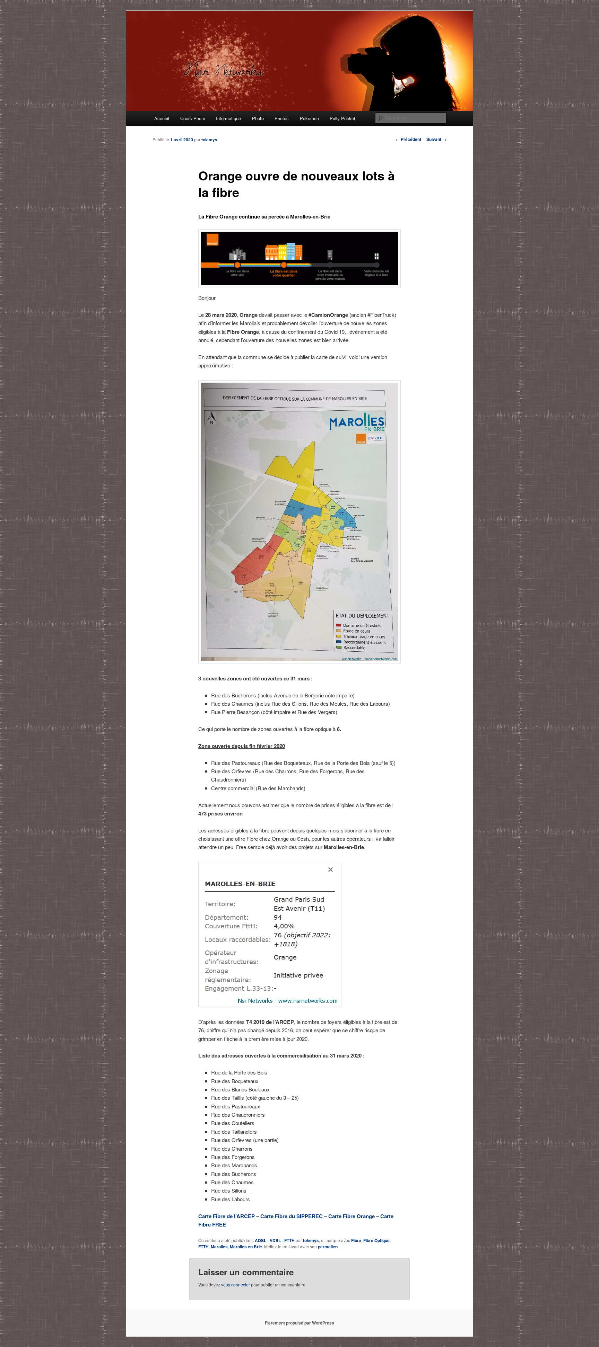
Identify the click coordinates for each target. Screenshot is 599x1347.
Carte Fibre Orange (351, 1216)
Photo (258, 118)
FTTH (203, 1246)
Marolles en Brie (246, 1246)
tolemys (209, 139)
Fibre (356, 1240)
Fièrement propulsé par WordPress (299, 1323)
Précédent (408, 139)
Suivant (436, 139)
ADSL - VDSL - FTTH (275, 1240)
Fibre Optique (376, 1240)
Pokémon (309, 118)
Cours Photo (192, 118)
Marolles (219, 1246)
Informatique (228, 118)
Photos (282, 118)
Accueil (161, 118)
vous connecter (235, 1284)
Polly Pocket (342, 118)
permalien (328, 1246)
